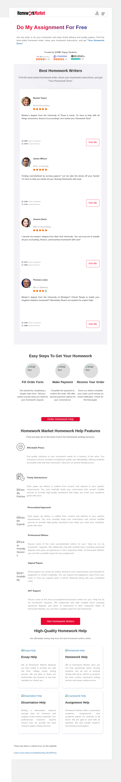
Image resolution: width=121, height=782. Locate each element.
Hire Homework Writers (60, 621)
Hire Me (93, 142)
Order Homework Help (60, 419)
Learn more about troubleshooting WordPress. (35, 753)
